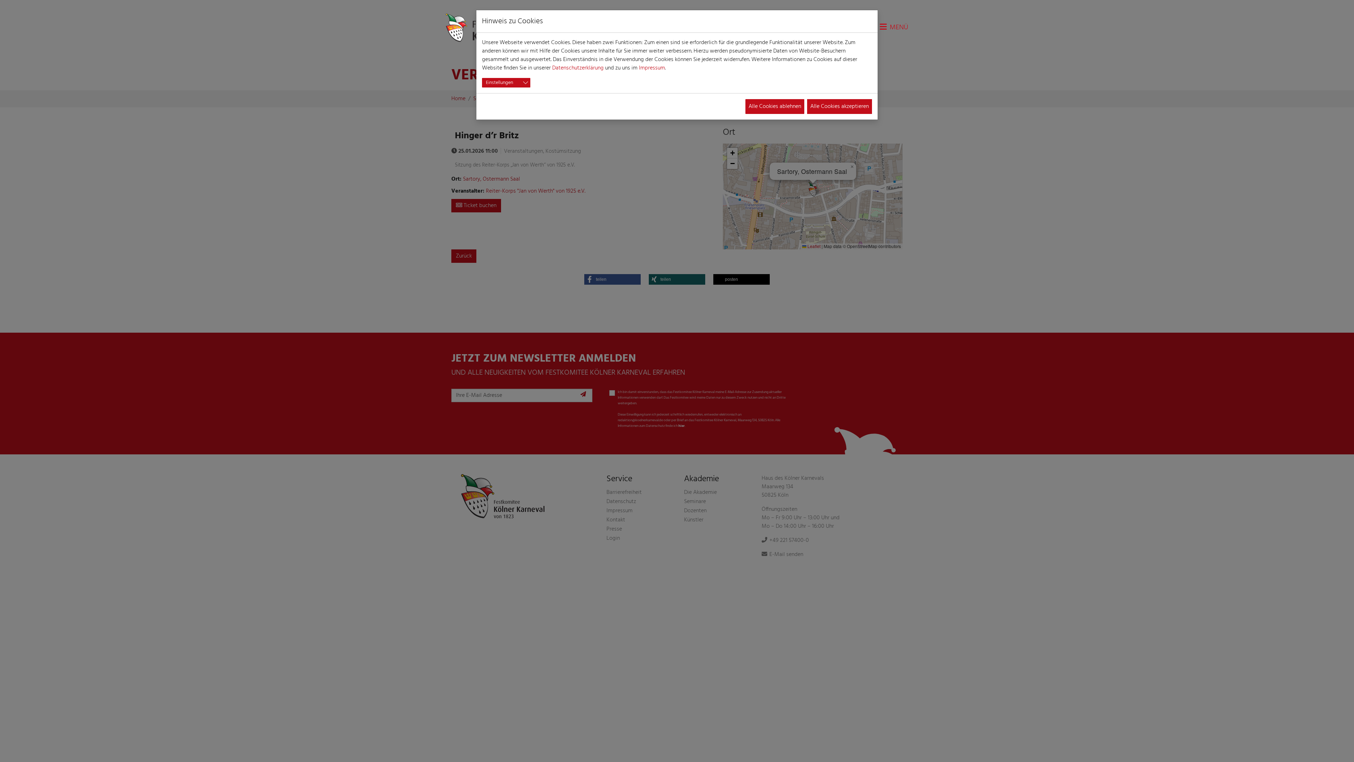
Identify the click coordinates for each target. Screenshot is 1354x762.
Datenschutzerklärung (578, 68)
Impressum (652, 68)
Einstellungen (499, 83)
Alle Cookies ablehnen (775, 106)
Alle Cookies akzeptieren (839, 106)
